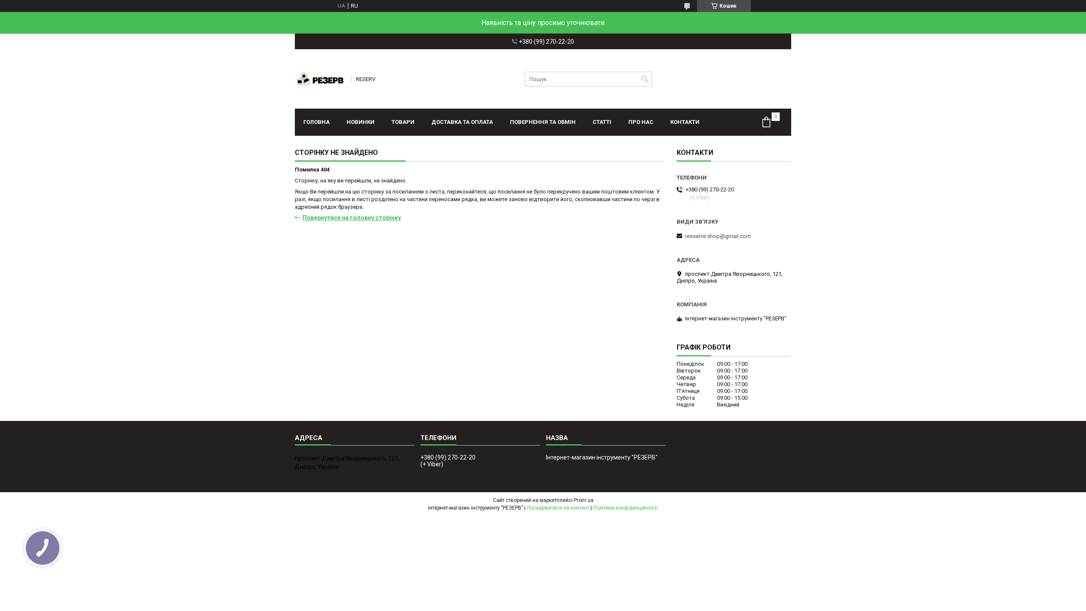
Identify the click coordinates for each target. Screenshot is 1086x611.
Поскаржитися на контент (558, 508)
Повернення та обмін (543, 122)
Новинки (361, 122)
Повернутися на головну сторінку (351, 217)
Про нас (640, 122)
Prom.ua (583, 500)
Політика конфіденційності (625, 508)
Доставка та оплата (462, 122)
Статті (602, 122)
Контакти (685, 122)
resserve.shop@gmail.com (718, 236)
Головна (316, 122)
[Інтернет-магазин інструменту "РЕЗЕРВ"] (320, 78)
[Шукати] (644, 79)
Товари (403, 122)
